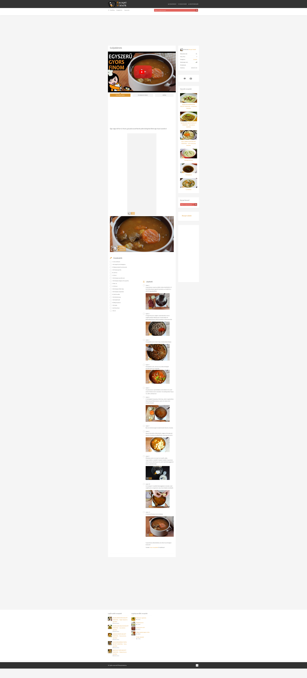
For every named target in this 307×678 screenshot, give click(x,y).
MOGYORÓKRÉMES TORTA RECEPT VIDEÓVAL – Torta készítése (120, 647)
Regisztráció (172, 4)
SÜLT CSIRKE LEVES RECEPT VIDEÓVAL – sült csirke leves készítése (188, 143)
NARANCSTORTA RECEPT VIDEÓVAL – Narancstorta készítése (119, 639)
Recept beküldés (194, 4)
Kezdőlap (112, 10)
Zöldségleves (188, 174)
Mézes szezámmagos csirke (142, 636)
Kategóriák (119, 10)
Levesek (195, 59)
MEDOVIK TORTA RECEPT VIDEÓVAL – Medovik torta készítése (119, 656)
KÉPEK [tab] (164, 95)
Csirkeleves (188, 189)
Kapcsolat (126, 10)
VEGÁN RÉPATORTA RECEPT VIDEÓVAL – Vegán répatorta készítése (120, 623)
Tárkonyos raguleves (141, 621)
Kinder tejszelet (140, 641)
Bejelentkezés (183, 4)
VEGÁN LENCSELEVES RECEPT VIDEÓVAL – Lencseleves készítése (189, 125)
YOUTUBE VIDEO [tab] (120, 95)
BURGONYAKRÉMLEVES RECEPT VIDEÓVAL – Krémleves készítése (188, 106)
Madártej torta (139, 626)
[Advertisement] (48, 29)
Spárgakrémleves (188, 160)
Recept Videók (192, 49)
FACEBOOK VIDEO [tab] (143, 95)
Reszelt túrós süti (140, 631)
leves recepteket (154, 549)
